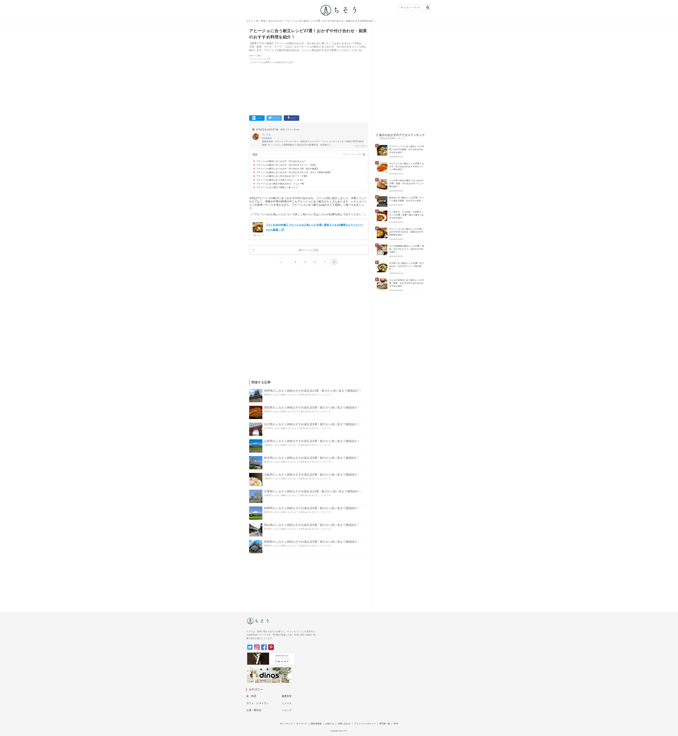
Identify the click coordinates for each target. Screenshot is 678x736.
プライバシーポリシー (365, 723)
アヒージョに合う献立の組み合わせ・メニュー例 (280, 183)
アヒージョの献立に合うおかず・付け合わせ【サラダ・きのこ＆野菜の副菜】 (294, 172)
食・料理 (261, 21)
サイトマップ (286, 723)
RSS (396, 723)
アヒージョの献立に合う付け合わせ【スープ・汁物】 (282, 176)
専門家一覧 (384, 723)
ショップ (287, 710)
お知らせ (329, 723)
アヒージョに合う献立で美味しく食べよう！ (278, 187)
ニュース (287, 703)
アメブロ (266, 134)
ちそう (249, 21)
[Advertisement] (308, 89)
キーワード (301, 723)
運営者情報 (316, 723)
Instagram (267, 138)
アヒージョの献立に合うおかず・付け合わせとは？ (281, 161)
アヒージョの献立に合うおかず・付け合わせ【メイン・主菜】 (287, 165)
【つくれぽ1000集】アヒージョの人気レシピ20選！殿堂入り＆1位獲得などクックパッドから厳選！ (314, 227)
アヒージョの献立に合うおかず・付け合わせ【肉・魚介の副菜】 (288, 168)
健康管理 (287, 696)
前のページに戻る (309, 250)
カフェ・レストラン (257, 703)
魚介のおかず (275, 21)
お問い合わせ (344, 723)
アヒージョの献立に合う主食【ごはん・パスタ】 (280, 180)
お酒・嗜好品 (253, 710)
